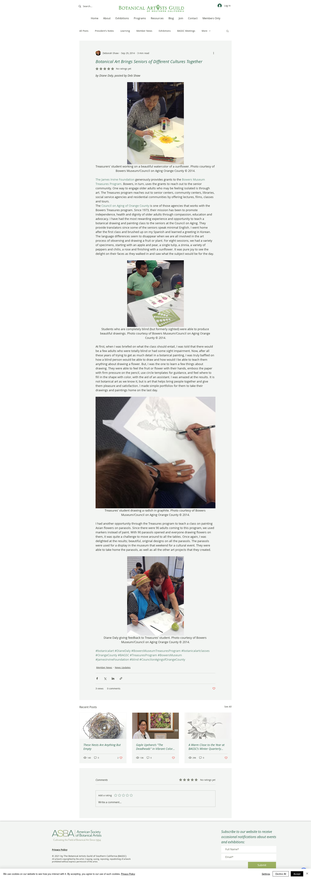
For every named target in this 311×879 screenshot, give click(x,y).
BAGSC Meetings (186, 30)
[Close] (307, 873)
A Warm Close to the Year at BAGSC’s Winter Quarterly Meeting (207, 747)
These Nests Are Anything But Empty (102, 747)
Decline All (280, 873)
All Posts (83, 30)
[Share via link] (120, 678)
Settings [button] (266, 873)
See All (228, 706)
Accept (297, 873)
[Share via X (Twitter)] (105, 678)
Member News (144, 30)
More (204, 30)
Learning (125, 30)
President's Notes (104, 30)
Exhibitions (165, 30)
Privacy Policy (128, 873)
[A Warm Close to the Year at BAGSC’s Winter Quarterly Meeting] (208, 726)
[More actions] (213, 53)
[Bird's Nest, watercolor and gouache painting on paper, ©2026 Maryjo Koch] (103, 726)
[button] (227, 31)
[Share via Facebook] (97, 678)
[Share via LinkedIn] (113, 678)
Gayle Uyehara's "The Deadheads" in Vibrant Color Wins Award (154, 747)
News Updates (123, 667)
